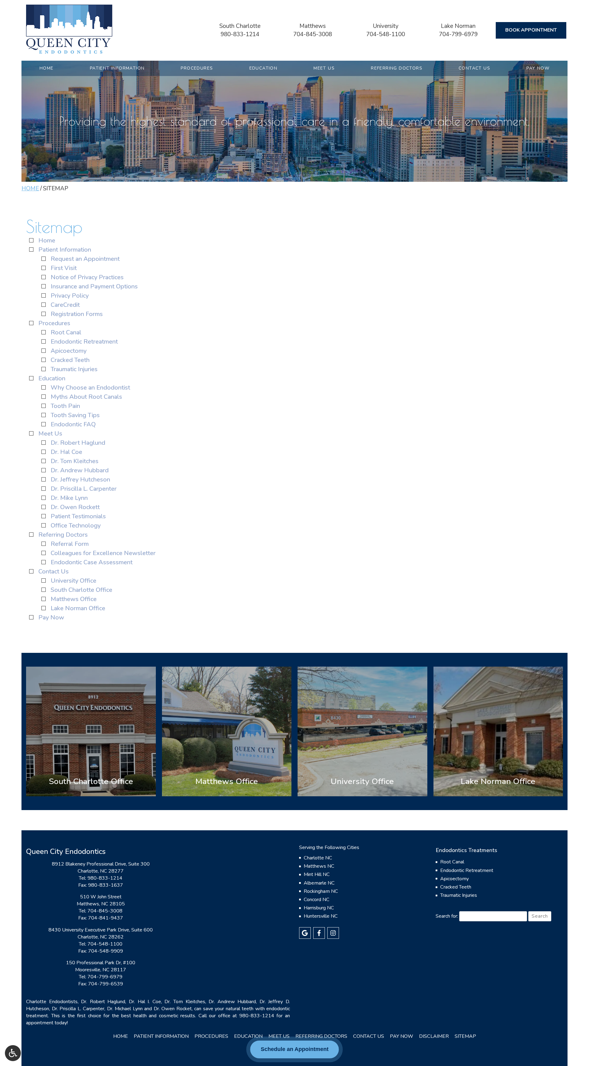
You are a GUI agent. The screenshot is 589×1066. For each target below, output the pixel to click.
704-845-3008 (312, 34)
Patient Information (117, 68)
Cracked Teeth (70, 360)
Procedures (197, 68)
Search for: (447, 916)
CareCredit (65, 305)
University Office (73, 581)
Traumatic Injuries (74, 369)
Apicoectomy (69, 351)
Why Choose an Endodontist (90, 387)
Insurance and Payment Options (94, 286)
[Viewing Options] (13, 1053)
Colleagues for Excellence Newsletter (103, 553)
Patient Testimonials (78, 516)
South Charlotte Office (81, 590)
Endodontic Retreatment (84, 341)
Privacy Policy (70, 295)
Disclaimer (434, 1036)
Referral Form (70, 544)
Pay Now (537, 68)
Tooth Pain (65, 406)
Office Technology (76, 525)
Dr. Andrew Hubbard (80, 470)
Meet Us (324, 68)
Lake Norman (458, 26)
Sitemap (465, 1036)
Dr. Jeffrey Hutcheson (80, 479)
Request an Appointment (85, 259)
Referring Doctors (396, 68)
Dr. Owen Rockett (75, 507)
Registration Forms (77, 314)
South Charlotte (239, 26)
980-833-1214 (240, 34)
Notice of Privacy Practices (87, 277)
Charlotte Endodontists (52, 1001)
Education (263, 68)
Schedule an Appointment (295, 1049)
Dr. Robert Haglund (78, 443)
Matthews (312, 26)
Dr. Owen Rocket (173, 1008)
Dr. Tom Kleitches (74, 461)
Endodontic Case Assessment (92, 562)
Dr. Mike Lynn (69, 498)
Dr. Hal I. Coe (145, 1001)
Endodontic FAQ (73, 424)
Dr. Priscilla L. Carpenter (84, 489)
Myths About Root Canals (86, 397)
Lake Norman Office (78, 608)
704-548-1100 (385, 34)
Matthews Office (74, 599)
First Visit (64, 268)
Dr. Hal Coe (66, 452)
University (385, 26)
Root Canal (66, 332)
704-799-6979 (458, 34)
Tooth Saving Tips (75, 415)
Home (47, 68)
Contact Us (474, 68)
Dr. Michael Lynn (125, 1008)
